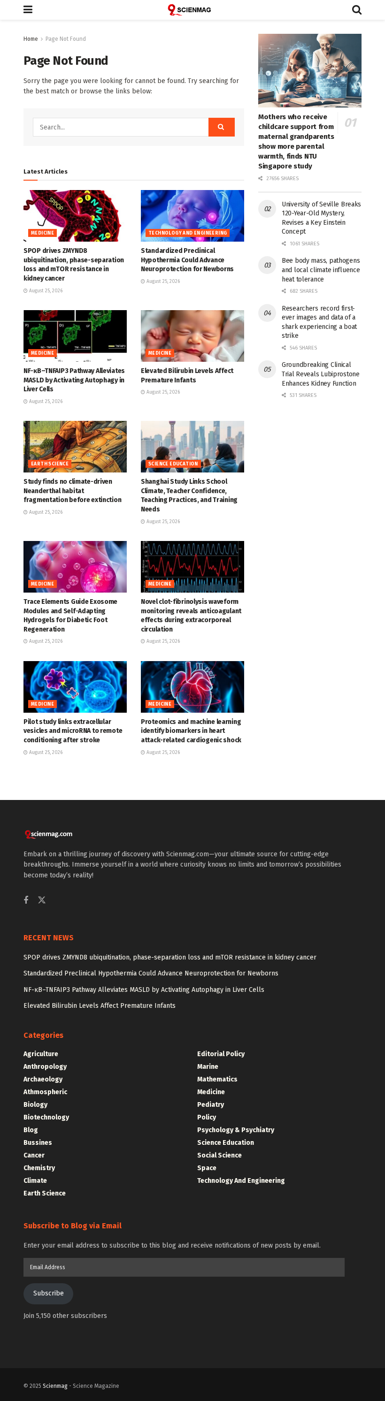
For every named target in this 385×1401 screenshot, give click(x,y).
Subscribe (48, 1293)
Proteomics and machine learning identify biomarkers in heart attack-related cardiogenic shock (191, 731)
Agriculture (40, 1054)
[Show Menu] (27, 10)
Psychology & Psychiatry (235, 1130)
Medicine (42, 233)
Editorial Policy (221, 1054)
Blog (30, 1130)
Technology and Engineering (187, 233)
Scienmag (55, 1386)
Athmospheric (45, 1092)
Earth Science (50, 464)
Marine (207, 1067)
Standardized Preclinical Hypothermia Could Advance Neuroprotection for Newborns (187, 260)
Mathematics (217, 1079)
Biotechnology (46, 1117)
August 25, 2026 (45, 291)
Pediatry (210, 1105)
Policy (206, 1117)
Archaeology (42, 1079)
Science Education (173, 464)
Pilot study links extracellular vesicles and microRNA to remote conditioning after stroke (72, 731)
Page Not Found (66, 39)
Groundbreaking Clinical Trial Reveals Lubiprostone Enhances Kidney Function (321, 374)
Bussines (37, 1143)
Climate (35, 1181)
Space (206, 1168)
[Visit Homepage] (192, 10)
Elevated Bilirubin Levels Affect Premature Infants (99, 1006)
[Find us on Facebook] (25, 900)
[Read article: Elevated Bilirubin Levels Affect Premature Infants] (192, 336)
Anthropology (45, 1067)
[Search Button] (357, 10)
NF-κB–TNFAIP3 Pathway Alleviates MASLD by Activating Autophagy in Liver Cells (74, 380)
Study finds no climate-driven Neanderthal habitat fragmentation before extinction (72, 491)
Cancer (34, 1155)
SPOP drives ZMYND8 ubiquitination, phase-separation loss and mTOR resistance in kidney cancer (169, 957)
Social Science (219, 1155)
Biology (35, 1105)
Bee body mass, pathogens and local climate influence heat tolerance (321, 270)
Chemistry (39, 1168)
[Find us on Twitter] (42, 900)
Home (30, 39)
